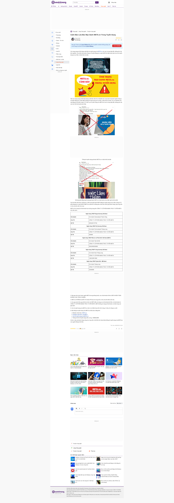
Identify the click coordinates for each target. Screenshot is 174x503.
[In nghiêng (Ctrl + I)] (82, 408)
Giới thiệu (68, 488)
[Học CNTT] (52, 53)
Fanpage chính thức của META (79, 314)
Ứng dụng (86, 488)
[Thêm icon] (76, 408)
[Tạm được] (117, 38)
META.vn (100, 51)
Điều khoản (73, 488)
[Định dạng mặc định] (85, 408)
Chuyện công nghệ (91, 31)
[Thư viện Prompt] (52, 37)
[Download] (52, 57)
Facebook (98, 488)
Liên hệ (90, 488)
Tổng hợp (93, 451)
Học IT (109, 6)
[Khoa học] (52, 69)
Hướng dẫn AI (64, 6)
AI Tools (91, 6)
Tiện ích (114, 6)
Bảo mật (77, 488)
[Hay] (120, 38)
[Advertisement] (87, 19)
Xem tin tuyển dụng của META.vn (80, 316)
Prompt (86, 6)
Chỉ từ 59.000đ (116, 45)
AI (58, 6)
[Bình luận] (116, 40)
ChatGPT (76, 6)
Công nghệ (103, 6)
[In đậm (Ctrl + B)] (79, 408)
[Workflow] (52, 45)
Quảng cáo (94, 488)
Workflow (97, 6)
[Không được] (116, 38)
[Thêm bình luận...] (99, 412)
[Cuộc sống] (52, 65)
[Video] (52, 61)
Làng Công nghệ (82, 31)
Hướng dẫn (81, 488)
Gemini (81, 6)
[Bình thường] (118, 38)
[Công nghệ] (52, 49)
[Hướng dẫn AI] (52, 41)
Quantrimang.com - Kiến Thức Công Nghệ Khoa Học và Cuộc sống (59, 2)
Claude (70, 6)
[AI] (52, 32)
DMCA (102, 488)
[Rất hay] (121, 38)
